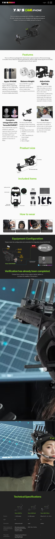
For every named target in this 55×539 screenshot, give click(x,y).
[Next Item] (51, 385)
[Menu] (51, 2)
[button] (48, 2)
